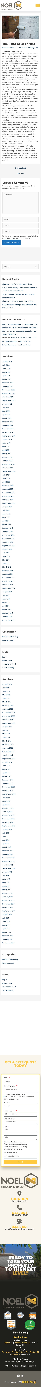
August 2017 (7, 592)
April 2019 (6, 521)
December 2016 (8, 620)
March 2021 (6, 454)
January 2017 (7, 617)
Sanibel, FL (34, 1352)
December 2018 (8, 535)
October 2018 (7, 542)
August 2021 (7, 439)
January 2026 (7, 386)
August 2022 (7, 404)
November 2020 (8, 464)
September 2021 (8, 436)
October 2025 (7, 397)
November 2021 (8, 429)
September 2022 (8, 400)
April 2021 (5, 450)
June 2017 (6, 599)
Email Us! (19, 1226)
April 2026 (6, 376)
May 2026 (6, 372)
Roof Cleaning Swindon (11, 324)
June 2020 (6, 478)
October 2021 (7, 432)
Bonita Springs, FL (22, 1343)
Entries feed (7, 661)
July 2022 (6, 408)
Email (6, 1102)
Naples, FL (8, 1343)
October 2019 (7, 500)
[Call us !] (19, 1207)
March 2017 (6, 609)
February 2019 (7, 528)
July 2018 (5, 553)
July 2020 (6, 475)
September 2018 (8, 546)
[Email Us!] (19, 1221)
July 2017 (5, 595)
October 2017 (7, 585)
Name (6, 1078)
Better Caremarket (9, 345)
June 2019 (6, 514)
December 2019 (8, 493)
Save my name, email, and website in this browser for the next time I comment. (20, 237)
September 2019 (8, 503)
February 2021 (7, 457)
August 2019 (7, 507)
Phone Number (10, 1086)
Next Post (20, 174)
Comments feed (9, 664)
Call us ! (19, 1213)
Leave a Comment (9, 48)
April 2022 (6, 415)
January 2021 (7, 461)
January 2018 (7, 574)
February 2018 (7, 570)
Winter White (25, 341)
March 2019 (6, 524)
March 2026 (6, 379)
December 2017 (8, 578)
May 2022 (6, 411)
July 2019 (5, 510)
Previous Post (20, 168)
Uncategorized (8, 640)
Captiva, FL (16, 1354)
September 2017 (8, 588)
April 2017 (6, 606)
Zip (5, 1134)
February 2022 (7, 422)
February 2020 (7, 485)
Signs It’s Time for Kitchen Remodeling (17, 284)
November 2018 (8, 539)
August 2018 (7, 549)
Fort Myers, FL (8, 1352)
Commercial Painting (13, 1149)
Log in (4, 657)
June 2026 (6, 369)
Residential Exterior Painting (16, 1147)
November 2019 (8, 496)
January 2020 (7, 489)
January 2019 (7, 532)
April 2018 (6, 563)
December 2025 (8, 390)
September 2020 (8, 471)
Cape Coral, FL (21, 1352)
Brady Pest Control (9, 341)
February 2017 (7, 613)
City (5, 1126)
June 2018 (6, 556)
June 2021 (6, 443)
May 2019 (5, 517)
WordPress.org (8, 668)
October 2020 (7, 468)
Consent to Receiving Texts (14, 1094)
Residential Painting (26, 48)
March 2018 (6, 567)
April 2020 (6, 482)
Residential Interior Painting (16, 1144)
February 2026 (7, 383)
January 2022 (7, 425)
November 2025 (8, 393)
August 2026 (7, 361)
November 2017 (8, 581)
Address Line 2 (9, 1119)
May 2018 (5, 560)
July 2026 (6, 365)
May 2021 (5, 446)
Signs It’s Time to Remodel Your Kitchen (18, 301)
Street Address (10, 1111)
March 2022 (6, 418)
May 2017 (5, 602)
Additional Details (10, 1152)
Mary (4, 331)
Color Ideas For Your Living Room (23, 338)
